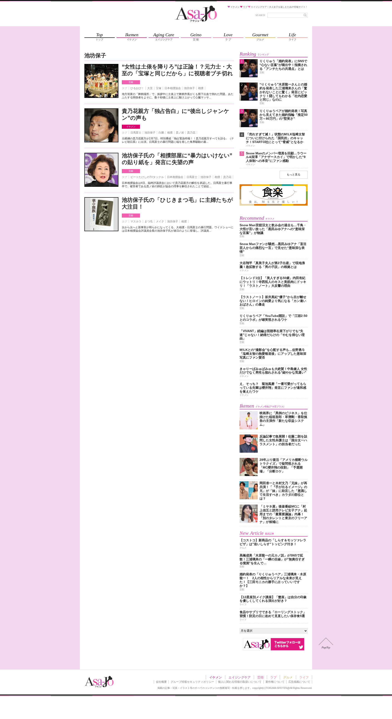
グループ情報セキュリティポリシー (192, 681)
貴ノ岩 (180, 132)
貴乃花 (191, 132)
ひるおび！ (137, 88)
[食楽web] (274, 205)
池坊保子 (189, 88)
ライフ (304, 677)
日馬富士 (135, 132)
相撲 (200, 88)
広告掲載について (299, 681)
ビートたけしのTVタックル (147, 177)
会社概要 (161, 681)
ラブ (273, 677)
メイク (160, 221)
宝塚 (158, 88)
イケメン (130, 126)
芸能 (131, 82)
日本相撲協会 (172, 88)
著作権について (274, 681)
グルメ (288, 677)
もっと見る (293, 174)
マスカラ (135, 221)
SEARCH (260, 15)
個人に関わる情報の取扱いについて (240, 681)
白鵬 (161, 132)
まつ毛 (149, 221)
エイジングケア (239, 677)
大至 (150, 88)
